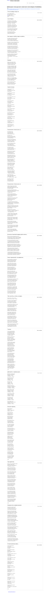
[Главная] (8, 0)
